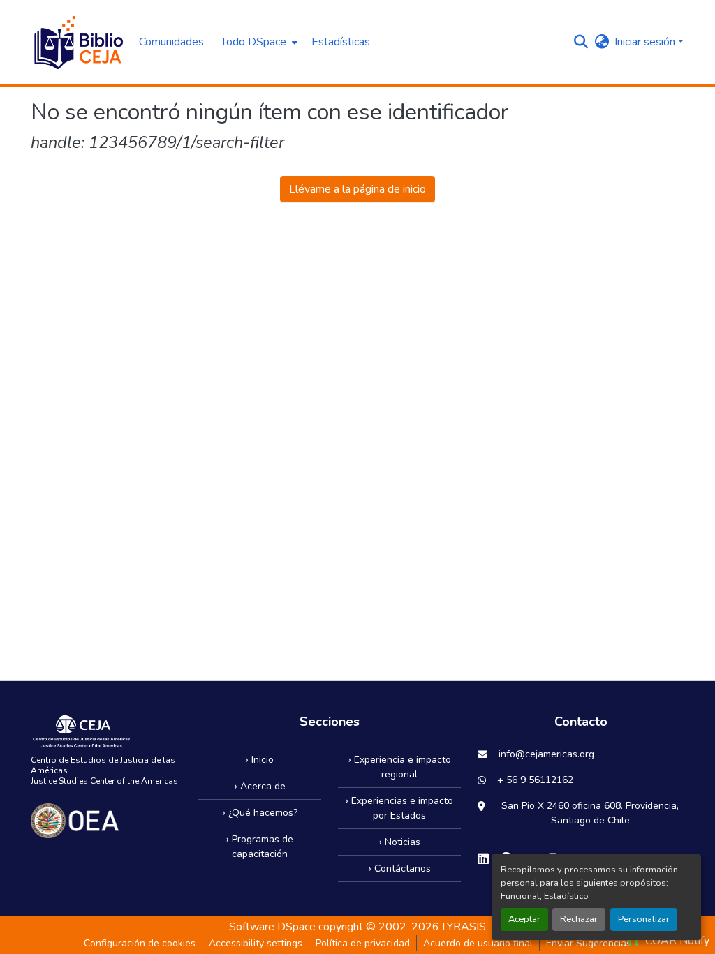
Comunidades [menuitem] (171, 42)
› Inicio (260, 759)
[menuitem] (257, 42)
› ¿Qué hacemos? (260, 812)
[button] (78, 42)
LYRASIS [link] (464, 926)
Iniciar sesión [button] (646, 42)
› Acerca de (260, 786)
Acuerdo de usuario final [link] (478, 943)
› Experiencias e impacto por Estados (399, 808)
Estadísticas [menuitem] (340, 42)
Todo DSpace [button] (253, 42)
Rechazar (579, 919)
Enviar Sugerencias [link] (588, 943)
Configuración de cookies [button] (140, 943)
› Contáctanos (400, 868)
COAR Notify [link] (675, 940)
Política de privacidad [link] (363, 943)
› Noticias (399, 842)
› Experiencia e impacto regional (399, 767)
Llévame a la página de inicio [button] (357, 189)
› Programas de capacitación (259, 846)
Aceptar (524, 919)
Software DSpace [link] (272, 926)
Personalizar (644, 919)
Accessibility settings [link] (255, 943)
